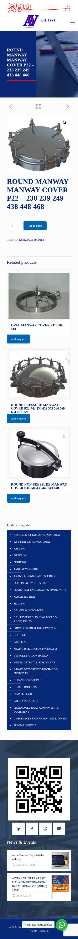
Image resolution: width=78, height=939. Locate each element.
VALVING (19, 548)
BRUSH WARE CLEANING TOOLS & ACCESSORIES (35, 619)
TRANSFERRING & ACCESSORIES (34, 576)
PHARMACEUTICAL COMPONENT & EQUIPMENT (36, 709)
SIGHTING (20, 562)
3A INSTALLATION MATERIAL (32, 541)
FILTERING (20, 555)
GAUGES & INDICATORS (28, 610)
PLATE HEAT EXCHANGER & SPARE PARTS (40, 589)
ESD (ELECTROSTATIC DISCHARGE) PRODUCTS (36, 671)
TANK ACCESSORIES (31, 239)
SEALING (19, 603)
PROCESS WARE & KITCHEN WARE (35, 628)
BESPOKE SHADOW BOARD (31, 655)
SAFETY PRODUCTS (26, 700)
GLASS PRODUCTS (25, 687)
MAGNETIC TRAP (24, 596)
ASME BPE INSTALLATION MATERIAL (37, 534)
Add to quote (35, 225)
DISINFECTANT (23, 694)
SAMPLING (20, 641)
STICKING (20, 635)
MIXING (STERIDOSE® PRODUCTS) (35, 648)
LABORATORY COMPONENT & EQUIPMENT (41, 718)
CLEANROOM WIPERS (27, 680)
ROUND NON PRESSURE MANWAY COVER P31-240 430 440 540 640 (39, 486)
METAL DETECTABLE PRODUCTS (34, 662)
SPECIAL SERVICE (25, 725)
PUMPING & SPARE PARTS (30, 582)
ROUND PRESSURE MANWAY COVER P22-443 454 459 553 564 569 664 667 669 (38, 408)
